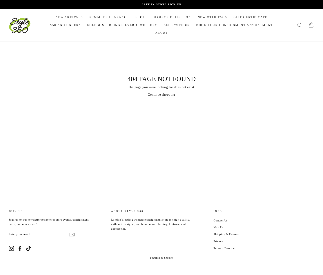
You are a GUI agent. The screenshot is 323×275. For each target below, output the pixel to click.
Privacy (218, 241)
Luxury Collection (171, 17)
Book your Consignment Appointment (234, 25)
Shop (140, 17)
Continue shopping (161, 94)
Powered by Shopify (161, 257)
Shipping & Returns (226, 234)
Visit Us (218, 227)
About (161, 32)
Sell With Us (177, 25)
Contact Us (221, 220)
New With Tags (212, 17)
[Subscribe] (72, 234)
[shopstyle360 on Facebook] (20, 248)
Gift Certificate (250, 17)
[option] (161, 4)
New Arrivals (69, 17)
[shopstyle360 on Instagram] (11, 248)
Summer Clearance (109, 17)
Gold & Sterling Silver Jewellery (122, 25)
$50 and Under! (65, 25)
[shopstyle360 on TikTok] (28, 248)
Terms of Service (224, 248)
